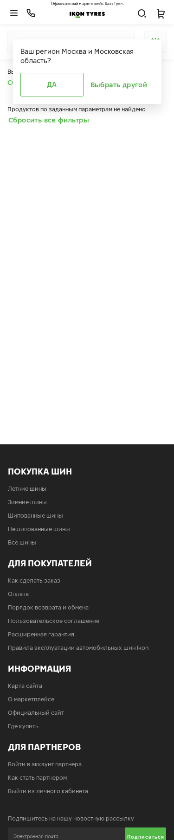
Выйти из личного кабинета (48, 791)
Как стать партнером (37, 777)
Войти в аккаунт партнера (45, 764)
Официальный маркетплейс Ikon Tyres (87, 3)
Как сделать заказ (34, 580)
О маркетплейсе (31, 699)
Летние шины (27, 488)
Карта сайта (25, 685)
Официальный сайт (36, 712)
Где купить (23, 726)
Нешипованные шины (39, 529)
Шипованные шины (35, 515)
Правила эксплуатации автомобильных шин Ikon (78, 647)
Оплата (18, 593)
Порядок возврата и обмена (48, 607)
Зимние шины (27, 502)
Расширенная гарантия (41, 634)
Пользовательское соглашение (53, 620)
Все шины (22, 542)
